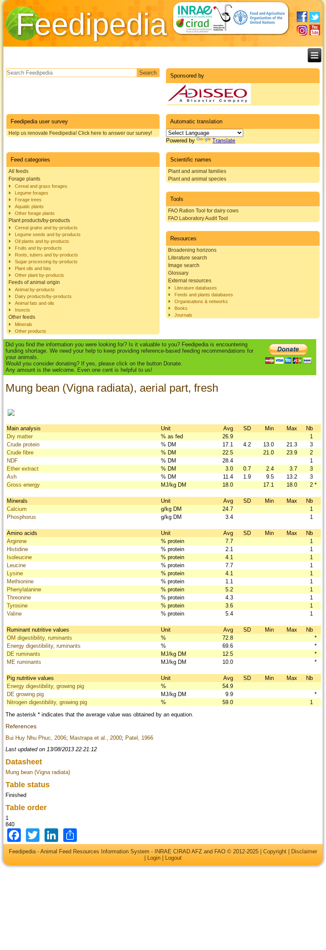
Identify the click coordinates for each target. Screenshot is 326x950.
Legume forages (31, 192)
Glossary (178, 273)
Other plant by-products (39, 275)
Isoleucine (19, 557)
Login (153, 858)
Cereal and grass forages (41, 186)
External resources (189, 281)
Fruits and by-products (38, 248)
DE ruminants (23, 654)
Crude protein (23, 444)
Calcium (17, 509)
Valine (14, 613)
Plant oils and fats (33, 268)
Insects (22, 309)
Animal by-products (35, 289)
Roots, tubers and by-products (46, 254)
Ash (12, 477)
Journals (183, 315)
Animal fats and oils (34, 303)
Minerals (23, 324)
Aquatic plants (29, 206)
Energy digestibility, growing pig (45, 686)
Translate (223, 140)
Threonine (19, 597)
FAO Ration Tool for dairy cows (203, 211)
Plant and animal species (197, 179)
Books (181, 308)
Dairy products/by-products (43, 296)
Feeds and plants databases (203, 294)
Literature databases (195, 287)
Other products (30, 331)
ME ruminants (24, 662)
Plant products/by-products (39, 220)
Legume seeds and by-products (48, 234)
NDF (12, 460)
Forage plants (24, 179)
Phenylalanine (24, 589)
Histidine (17, 549)
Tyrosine (17, 605)
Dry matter (20, 436)
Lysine (15, 573)
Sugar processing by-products (46, 261)
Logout (173, 858)
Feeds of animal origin (34, 282)
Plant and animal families (197, 171)
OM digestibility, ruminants (39, 638)
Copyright (275, 851)
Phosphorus (21, 517)
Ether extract (23, 468)
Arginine (17, 541)
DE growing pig (25, 694)
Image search (184, 265)
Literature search (187, 258)
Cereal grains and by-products (46, 227)
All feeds (18, 171)
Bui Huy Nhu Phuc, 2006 (36, 738)
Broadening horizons (192, 250)
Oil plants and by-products (42, 241)
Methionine (20, 581)
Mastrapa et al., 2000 (96, 738)
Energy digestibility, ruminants (44, 646)
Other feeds (21, 317)
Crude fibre (20, 452)
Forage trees (28, 199)
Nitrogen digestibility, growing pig (47, 702)
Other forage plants (35, 213)
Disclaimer (304, 851)
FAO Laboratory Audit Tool (198, 218)
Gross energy (23, 485)
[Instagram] (302, 30)
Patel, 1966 (139, 738)
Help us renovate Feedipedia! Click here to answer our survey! (80, 133)
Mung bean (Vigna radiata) (38, 772)
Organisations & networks (201, 301)
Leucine (16, 565)
